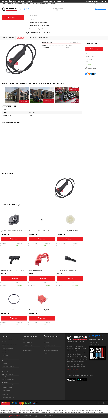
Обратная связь (15, 416)
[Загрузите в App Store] (71, 379)
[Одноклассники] (89, 74)
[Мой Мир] (91, 74)
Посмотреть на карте (72, 369)
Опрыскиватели (5, 371)
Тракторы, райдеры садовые (8, 379)
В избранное (32, 246)
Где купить (10, 3)
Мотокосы (4, 368)
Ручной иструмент (6, 390)
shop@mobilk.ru (98, 340)
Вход (96, 3)
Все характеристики (74, 42)
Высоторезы (5, 355)
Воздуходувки (5, 352)
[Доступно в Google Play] (82, 379)
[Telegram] (95, 74)
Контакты (53, 3)
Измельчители (5, 360)
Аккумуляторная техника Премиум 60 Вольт (10, 345)
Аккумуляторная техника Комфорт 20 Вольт (10, 340)
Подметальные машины (7, 374)
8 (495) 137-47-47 (28, 8)
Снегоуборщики (5, 376)
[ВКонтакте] (86, 74)
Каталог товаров (9, 17)
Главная (4, 3)
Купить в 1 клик (33, 243)
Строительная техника (7, 387)
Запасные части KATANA (8, 397)
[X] (93, 74)
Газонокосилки (5, 358)
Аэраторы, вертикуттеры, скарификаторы (8, 349)
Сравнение (19, 243)
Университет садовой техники (42, 3)
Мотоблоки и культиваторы (8, 366)
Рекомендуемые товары (28, 347)
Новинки (25, 339)
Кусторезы (4, 363)
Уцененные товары (27, 350)
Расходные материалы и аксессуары (7, 393)
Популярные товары (27, 342)
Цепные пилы (5, 382)
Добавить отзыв (91, 54)
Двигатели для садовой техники (9, 384)
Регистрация (102, 3)
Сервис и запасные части (20, 3)
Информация (31, 3)
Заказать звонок (28, 9)
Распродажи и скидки (28, 345)
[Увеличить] (21, 59)
